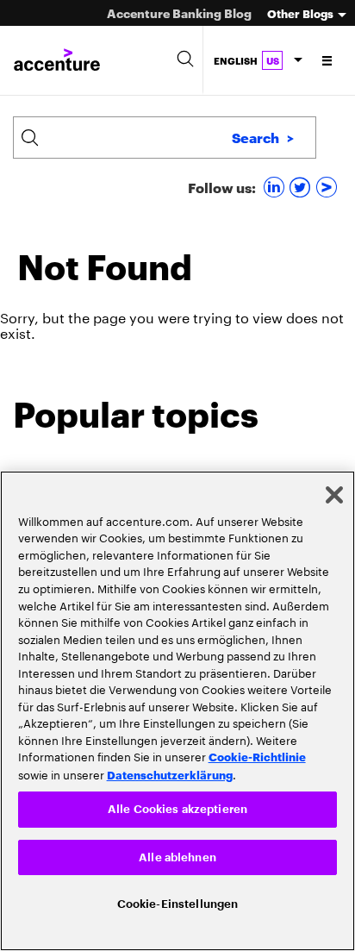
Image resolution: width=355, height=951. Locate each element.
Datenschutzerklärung (170, 771)
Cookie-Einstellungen (178, 903)
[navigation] (328, 60)
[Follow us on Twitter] (302, 187)
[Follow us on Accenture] (328, 187)
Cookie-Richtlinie (257, 752)
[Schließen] (334, 491)
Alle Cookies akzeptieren (177, 805)
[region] (177, 709)
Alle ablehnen (177, 854)
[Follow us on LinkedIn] (276, 187)
